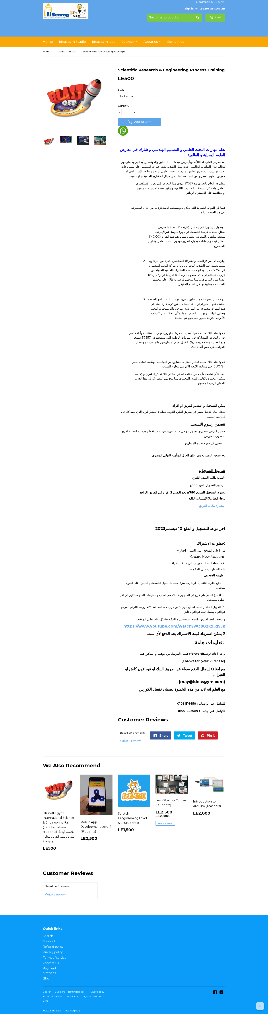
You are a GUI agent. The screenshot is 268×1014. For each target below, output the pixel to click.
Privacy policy (53, 952)
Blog (46, 978)
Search (48, 936)
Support (49, 941)
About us (151, 41)
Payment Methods (93, 996)
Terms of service (54, 957)
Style (121, 89)
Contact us (175, 41)
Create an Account (212, 8)
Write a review (130, 741)
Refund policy (53, 946)
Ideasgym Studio (72, 41)
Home (48, 41)
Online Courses (66, 51)
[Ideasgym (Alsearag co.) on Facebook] (215, 992)
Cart (218, 17)
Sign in (189, 8)
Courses (128, 41)
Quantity (123, 106)
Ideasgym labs (103, 41)
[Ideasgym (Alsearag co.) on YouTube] (221, 992)
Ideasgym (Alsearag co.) (66, 1010)
